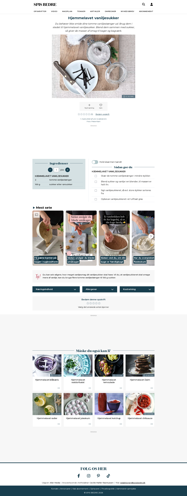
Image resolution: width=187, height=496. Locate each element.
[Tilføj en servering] (67, 170)
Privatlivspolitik (107, 489)
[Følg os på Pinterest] (98, 476)
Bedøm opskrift (102, 114)
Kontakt (54, 489)
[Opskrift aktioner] (58, 388)
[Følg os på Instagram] (88, 476)
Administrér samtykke (126, 489)
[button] (47, 238)
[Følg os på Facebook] (78, 476)
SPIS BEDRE (45, 4)
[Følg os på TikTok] (108, 476)
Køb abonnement (80, 489)
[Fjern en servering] (50, 170)
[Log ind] (151, 4)
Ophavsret (94, 489)
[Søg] (143, 4)
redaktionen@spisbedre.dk (132, 483)
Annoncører (65, 489)
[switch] (95, 162)
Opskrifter (40, 11)
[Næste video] (151, 236)
